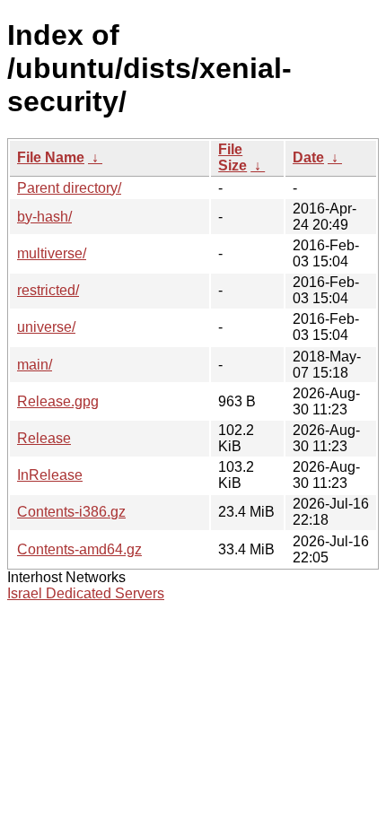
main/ (34, 364)
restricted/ (48, 290)
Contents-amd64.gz (79, 549)
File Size (232, 157)
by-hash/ (44, 216)
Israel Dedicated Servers (85, 593)
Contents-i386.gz (71, 511)
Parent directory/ (69, 188)
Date (308, 157)
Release (44, 438)
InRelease (50, 475)
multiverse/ (51, 253)
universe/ (46, 327)
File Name (50, 157)
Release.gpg (58, 401)
